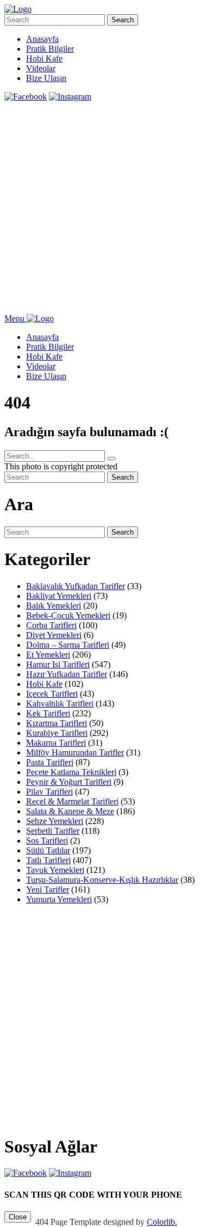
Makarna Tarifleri (56, 742)
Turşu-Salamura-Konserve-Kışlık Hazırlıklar (102, 879)
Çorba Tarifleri (51, 625)
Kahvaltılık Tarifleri (59, 703)
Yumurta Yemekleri (59, 899)
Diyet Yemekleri (54, 635)
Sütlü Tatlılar (48, 850)
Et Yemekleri (48, 654)
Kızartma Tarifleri (56, 723)
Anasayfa (42, 39)
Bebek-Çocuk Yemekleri (68, 615)
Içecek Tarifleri (52, 693)
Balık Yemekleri (53, 605)
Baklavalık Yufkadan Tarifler (75, 586)
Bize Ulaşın (46, 78)
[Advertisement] (106, 208)
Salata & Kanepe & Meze (70, 811)
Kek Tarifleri (48, 713)
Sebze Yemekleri (54, 821)
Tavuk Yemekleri (55, 870)
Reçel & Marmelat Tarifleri (72, 801)
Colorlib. (162, 1221)
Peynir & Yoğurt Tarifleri (68, 781)
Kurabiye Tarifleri (57, 733)
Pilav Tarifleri (49, 791)
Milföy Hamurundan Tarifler (75, 752)
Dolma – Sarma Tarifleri (67, 644)
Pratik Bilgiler (50, 48)
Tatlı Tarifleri (48, 860)
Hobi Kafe (44, 58)
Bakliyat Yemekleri (58, 595)
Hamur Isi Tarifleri (58, 664)
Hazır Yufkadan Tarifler (66, 674)
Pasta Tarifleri (49, 762)
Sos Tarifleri (47, 840)
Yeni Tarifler (47, 889)
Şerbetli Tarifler (52, 830)
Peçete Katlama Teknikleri (71, 772)
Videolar (40, 68)
